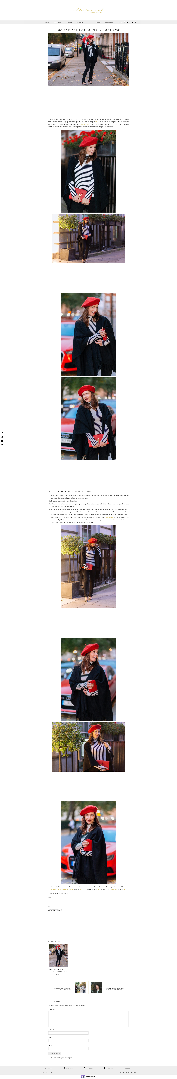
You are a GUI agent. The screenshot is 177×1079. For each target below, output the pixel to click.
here (70, 520)
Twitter (49, 1068)
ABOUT (98, 22)
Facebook (89, 1068)
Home (47, 22)
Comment (52, 1009)
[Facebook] (127, 22)
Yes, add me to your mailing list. (62, 1058)
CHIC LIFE (80, 22)
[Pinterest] (124, 22)
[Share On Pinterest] (2, 441)
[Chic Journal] (88, 10)
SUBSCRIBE (109, 22)
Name (51, 1030)
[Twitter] (119, 22)
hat (96, 122)
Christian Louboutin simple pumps (61, 889)
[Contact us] (2, 445)
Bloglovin (129, 1068)
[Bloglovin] (130, 22)
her (80, 889)
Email (51, 1037)
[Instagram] (122, 22)
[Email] (132, 22)
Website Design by (128, 1072)
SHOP (90, 22)
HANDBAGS (57, 22)
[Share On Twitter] (2, 437)
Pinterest (109, 1068)
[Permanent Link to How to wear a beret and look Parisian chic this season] (58, 967)
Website (51, 1045)
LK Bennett (113, 889)
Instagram (69, 1068)
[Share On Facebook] (2, 433)
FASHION (69, 22)
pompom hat (85, 124)
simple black (108, 517)
